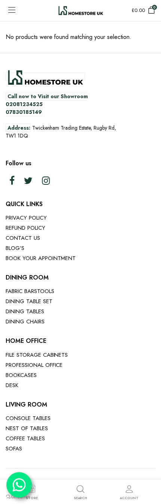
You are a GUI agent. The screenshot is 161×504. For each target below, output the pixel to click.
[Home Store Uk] (80, 10)
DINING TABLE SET (29, 301)
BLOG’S (15, 248)
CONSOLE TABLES (28, 418)
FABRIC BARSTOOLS (30, 291)
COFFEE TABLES (25, 438)
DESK (12, 385)
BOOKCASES (21, 375)
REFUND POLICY (25, 228)
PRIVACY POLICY (26, 218)
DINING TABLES (25, 311)
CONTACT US (23, 238)
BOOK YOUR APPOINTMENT (41, 258)
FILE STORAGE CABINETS (37, 355)
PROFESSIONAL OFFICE (34, 365)
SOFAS (14, 448)
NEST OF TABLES (27, 428)
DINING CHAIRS (25, 321)
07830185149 (24, 112)
